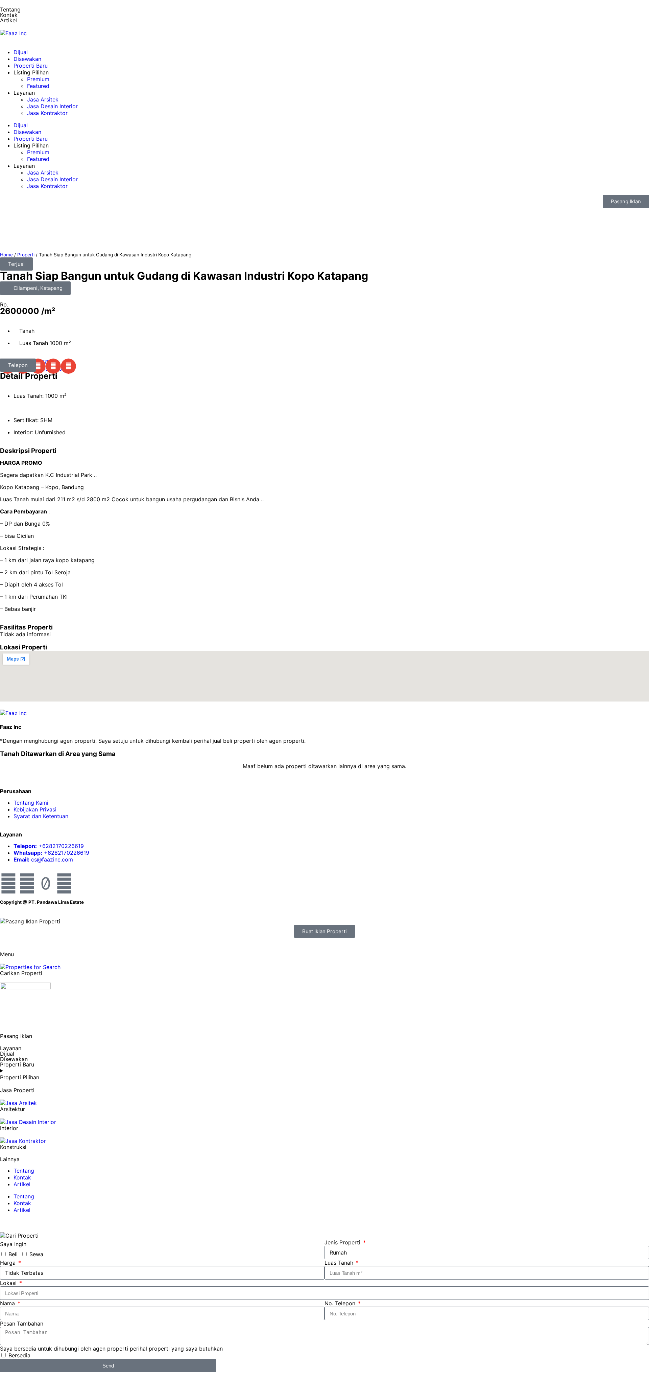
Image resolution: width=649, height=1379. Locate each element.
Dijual (21, 52)
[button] (16, 264)
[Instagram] (27, 883)
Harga (8, 1262)
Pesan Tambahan (21, 1323)
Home (6, 254)
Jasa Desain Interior (52, 106)
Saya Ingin (13, 1244)
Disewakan (27, 58)
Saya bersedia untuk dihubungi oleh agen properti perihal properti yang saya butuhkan (111, 1348)
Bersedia (19, 1355)
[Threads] (64, 883)
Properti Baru (31, 65)
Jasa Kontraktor (47, 113)
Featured (38, 86)
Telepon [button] (18, 365)
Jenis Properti (343, 1242)
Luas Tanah (339, 1262)
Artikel (22, 1184)
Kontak (9, 15)
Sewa (36, 1254)
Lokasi (9, 1283)
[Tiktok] (45, 883)
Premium (38, 79)
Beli (13, 1254)
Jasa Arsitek (42, 99)
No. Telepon (340, 1303)
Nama (8, 1303)
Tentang (10, 9)
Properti (25, 254)
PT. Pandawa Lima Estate (56, 902)
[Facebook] (8, 883)
